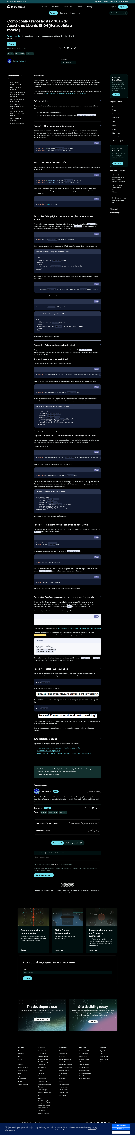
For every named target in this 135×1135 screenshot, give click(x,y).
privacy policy (50, 1127)
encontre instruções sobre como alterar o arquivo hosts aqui (79, 628)
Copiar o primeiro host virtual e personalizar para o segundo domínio (65, 435)
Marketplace (62, 1078)
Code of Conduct (64, 1092)
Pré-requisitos (41, 101)
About (19, 1051)
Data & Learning (43, 1062)
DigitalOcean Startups (65, 1064)
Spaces (40, 1087)
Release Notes (63, 1089)
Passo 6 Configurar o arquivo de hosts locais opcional (17, 113)
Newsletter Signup (64, 1076)
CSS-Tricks (62, 1056)
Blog (95, 1)
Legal (19, 1076)
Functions (41, 1076)
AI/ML (114, 106)
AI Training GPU (84, 1051)
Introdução (39, 75)
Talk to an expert (117, 141)
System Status (104, 1059)
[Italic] (38, 853)
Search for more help (90, 823)
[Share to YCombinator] (71, 48)
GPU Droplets (42, 1053)
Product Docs (75, 13)
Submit (27, 978)
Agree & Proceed (121, 1125)
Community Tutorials (65, 1051)
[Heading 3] (53, 853)
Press (19, 1073)
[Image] (45, 853)
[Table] (63, 853)
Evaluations (41, 1064)
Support (102, 1051)
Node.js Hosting (84, 1067)
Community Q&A (63, 1053)
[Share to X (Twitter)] (60, 48)
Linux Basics (116, 114)
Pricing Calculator (64, 1084)
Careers (105, 1)
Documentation (63, 1087)
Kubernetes (116, 133)
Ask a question (75, 823)
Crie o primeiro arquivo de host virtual (51, 359)
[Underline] (40, 853)
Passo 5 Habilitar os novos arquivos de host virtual (17, 106)
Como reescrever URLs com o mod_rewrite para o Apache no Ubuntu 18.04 (64, 753)
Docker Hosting (84, 1064)
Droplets (40, 1070)
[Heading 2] (51, 853)
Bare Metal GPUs (43, 1056)
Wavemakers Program (65, 1067)
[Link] (43, 853)
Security (20, 1081)
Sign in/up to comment (43, 875)
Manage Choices (121, 1132)
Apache (17, 36)
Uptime (40, 1098)
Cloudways (41, 1110)
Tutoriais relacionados (16, 123)
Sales (101, 1053)
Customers (21, 1062)
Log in (112, 7)
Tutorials (53, 13)
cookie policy (92, 1129)
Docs (100, 1)
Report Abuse (104, 1056)
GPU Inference (83, 1053)
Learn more (59, 950)
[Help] (99, 853)
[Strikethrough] (42, 853)
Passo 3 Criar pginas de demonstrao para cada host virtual (17, 94)
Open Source (63, 1073)
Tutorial (11, 44)
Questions (63, 13)
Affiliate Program (22, 1070)
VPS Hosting (83, 1056)
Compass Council (64, 1070)
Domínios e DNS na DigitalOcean (48, 751)
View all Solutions (84, 1078)
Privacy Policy (22, 1078)
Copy (96, 143)
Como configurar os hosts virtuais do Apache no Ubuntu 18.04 (59, 748)
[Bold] (36, 853)
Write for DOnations (65, 1059)
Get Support (113, 1)
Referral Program (23, 1067)
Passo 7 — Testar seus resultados (51, 668)
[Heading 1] (49, 853)
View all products (42, 1019)
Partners (20, 1064)
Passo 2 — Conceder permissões (51, 162)
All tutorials (115, 137)
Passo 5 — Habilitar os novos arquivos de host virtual (61, 524)
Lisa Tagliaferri (20, 61)
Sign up (122, 7)
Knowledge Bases (43, 1051)
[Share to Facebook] (64, 48)
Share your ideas (105, 1062)
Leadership (21, 1053)
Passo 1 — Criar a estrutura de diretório (54, 125)
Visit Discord (118, 163)
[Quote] (59, 853)
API (39, 1095)
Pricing (61, 1081)
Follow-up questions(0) (74, 843)
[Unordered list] (55, 853)
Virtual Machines (84, 1076)
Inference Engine (43, 1059)
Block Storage (42, 1089)
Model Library (42, 1067)
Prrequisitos (13, 79)
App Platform (42, 1078)
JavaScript (115, 118)
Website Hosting (84, 1059)
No (96, 830)
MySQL (114, 125)
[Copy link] (75, 48)
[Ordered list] (57, 853)
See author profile (94, 791)
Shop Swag (62, 1095)
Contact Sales (123, 1)
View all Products (43, 1113)
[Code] (65, 853)
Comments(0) (57, 843)
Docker (114, 129)
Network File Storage (44, 1092)
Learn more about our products (48, 775)
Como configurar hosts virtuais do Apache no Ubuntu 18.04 (65, 93)
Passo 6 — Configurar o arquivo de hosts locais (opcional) (64, 597)
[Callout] (61, 853)
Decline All (121, 1128)
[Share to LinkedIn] (68, 48)
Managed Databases (44, 1084)
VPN (80, 1062)
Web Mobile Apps (84, 1070)
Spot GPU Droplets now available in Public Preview (23, 1)
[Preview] (97, 853)
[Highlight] (47, 853)
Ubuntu (114, 110)
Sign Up (23, 950)
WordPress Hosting (85, 1073)
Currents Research (64, 1062)
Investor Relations (23, 1084)
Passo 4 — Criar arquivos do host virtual (54, 345)
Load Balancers (42, 1081)
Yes (91, 830)
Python (114, 121)
